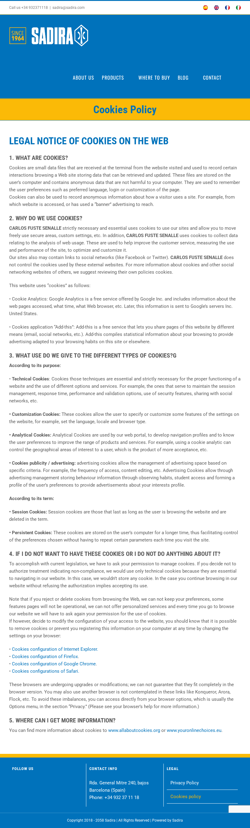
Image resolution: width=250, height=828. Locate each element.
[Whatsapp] (50, 783)
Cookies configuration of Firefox (45, 656)
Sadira (177, 820)
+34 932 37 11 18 (122, 797)
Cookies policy (185, 796)
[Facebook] (15, 783)
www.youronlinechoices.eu (194, 730)
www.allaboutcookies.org (134, 730)
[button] (231, 77)
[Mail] (62, 783)
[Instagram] (27, 783)
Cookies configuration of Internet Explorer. (55, 649)
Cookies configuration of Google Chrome (54, 664)
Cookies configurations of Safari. (45, 671)
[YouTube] (38, 783)
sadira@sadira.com (68, 7)
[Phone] (73, 783)
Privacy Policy (184, 783)
